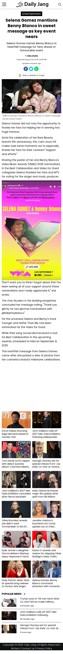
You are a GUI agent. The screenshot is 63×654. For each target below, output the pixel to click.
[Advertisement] (31, 387)
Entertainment (31, 14)
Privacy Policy (44, 648)
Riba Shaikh (32, 56)
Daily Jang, (30, 644)
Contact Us (27, 648)
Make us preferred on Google (33, 75)
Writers (15, 648)
